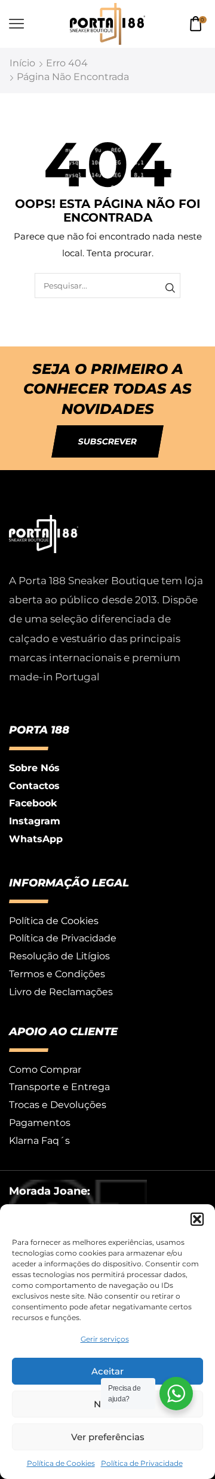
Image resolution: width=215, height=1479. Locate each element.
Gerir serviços (105, 1338)
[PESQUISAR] (170, 288)
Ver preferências (108, 1437)
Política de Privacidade (142, 1463)
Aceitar (107, 1371)
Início (22, 63)
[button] (197, 1219)
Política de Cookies (61, 1463)
